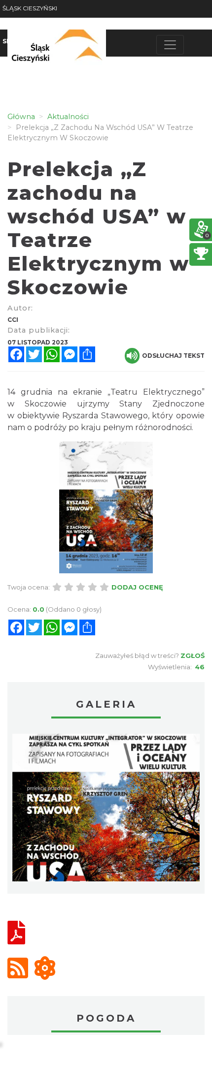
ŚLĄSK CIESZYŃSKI (29, 8)
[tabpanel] (106, 810)
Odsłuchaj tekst (173, 355)
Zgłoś (192, 655)
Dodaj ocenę (137, 587)
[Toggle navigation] (170, 45)
